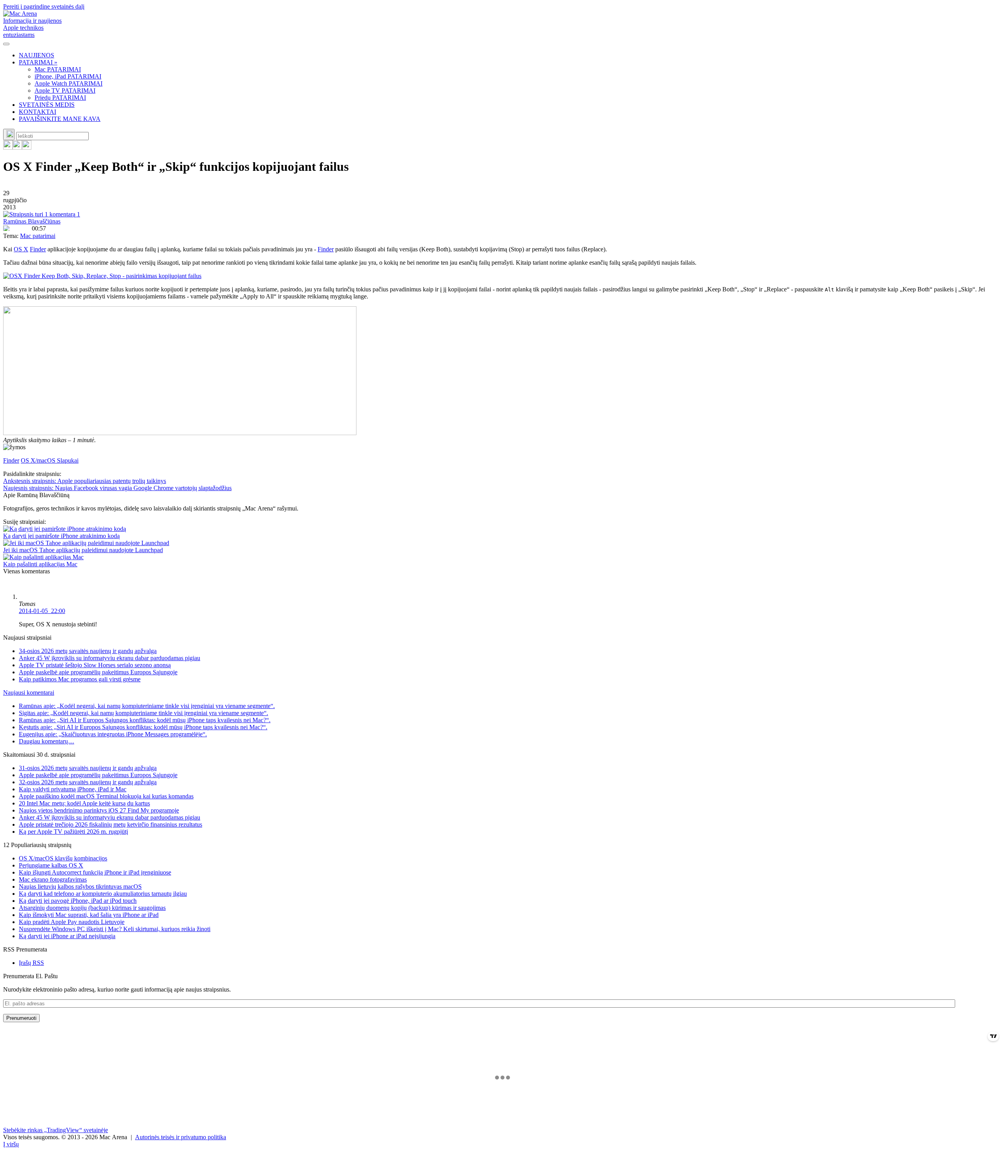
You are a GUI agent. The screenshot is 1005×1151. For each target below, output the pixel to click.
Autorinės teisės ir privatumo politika (180, 1137)
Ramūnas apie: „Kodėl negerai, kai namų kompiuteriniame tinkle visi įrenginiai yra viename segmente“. (147, 706)
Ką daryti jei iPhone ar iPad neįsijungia (67, 936)
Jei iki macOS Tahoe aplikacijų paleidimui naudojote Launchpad (83, 550)
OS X (21, 249)
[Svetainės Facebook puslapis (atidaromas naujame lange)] (17, 147)
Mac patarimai (37, 235)
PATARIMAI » (38, 62)
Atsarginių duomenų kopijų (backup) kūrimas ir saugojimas (92, 907)
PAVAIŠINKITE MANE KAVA (59, 118)
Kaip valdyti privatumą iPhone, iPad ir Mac (72, 789)
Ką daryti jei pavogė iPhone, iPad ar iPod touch (78, 900)
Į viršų (11, 1144)
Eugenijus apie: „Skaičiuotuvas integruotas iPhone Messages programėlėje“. (113, 734)
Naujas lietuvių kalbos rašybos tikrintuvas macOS (80, 886)
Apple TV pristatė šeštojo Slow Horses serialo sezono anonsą (95, 665)
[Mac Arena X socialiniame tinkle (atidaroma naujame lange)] (26, 147)
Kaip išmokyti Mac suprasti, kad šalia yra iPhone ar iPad (89, 914)
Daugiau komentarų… (46, 741)
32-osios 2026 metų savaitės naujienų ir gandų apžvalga (88, 782)
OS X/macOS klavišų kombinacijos (63, 858)
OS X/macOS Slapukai (50, 460)
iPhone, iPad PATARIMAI (68, 76)
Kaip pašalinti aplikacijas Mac (40, 564)
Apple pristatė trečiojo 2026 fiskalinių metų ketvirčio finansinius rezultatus (110, 824)
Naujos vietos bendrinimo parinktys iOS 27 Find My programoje (99, 810)
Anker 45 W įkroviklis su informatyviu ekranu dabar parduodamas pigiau (109, 658)
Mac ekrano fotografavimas (53, 879)
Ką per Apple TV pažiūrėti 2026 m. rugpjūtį (73, 831)
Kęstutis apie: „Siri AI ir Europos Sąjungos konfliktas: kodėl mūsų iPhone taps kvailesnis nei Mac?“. (143, 727)
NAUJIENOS (36, 55)
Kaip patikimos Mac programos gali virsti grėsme (80, 679)
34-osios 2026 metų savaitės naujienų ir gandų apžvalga (88, 651)
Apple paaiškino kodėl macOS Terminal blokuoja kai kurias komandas (106, 796)
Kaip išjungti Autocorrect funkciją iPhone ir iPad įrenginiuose (95, 872)
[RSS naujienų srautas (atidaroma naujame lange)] (8, 147)
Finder (38, 249)
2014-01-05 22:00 (42, 611)
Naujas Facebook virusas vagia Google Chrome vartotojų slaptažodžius (117, 488)
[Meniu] (6, 44)
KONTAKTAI (37, 111)
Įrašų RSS (31, 962)
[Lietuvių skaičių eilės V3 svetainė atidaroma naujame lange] (502, 371)
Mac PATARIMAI (58, 69)
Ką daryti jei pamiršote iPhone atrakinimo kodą (61, 535)
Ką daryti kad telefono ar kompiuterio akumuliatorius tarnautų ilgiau (103, 893)
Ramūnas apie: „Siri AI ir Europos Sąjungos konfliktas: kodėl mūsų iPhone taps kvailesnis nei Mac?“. (144, 720)
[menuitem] (510, 55)
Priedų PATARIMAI (60, 97)
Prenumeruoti (21, 1018)
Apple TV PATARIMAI (65, 90)
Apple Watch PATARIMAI (68, 83)
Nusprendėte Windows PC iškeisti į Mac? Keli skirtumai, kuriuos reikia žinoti (114, 929)
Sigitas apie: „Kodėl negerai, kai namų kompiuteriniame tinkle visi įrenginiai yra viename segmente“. (143, 713)
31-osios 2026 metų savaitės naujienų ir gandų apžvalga (88, 768)
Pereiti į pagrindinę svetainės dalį (43, 6)
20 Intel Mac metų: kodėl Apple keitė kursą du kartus (84, 803)
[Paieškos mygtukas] (9, 134)
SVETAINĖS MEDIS (47, 104)
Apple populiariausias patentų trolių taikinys (84, 481)
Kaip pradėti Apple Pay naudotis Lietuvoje (71, 922)
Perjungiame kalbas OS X (51, 865)
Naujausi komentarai (28, 692)
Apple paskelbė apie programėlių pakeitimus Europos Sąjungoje (98, 672)
